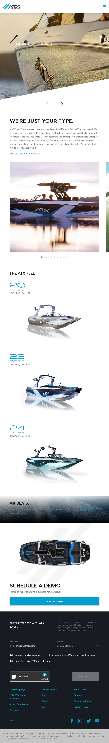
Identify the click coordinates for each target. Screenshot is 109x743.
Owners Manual (49, 689)
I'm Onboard (86, 677)
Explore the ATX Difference (25, 153)
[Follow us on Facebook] (72, 721)
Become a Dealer (82, 701)
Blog (44, 695)
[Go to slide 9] (67, 257)
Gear (44, 707)
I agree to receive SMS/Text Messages (33, 661)
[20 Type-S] (54, 317)
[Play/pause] (54, 104)
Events (45, 701)
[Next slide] (62, 104)
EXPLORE (18, 49)
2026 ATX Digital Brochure (18, 697)
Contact (78, 695)
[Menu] (104, 6)
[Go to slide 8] (64, 257)
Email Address (15, 642)
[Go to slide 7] (60, 257)
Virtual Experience (19, 704)
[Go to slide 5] (54, 257)
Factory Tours (81, 689)
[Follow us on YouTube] (97, 721)
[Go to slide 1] (41, 257)
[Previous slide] (47, 104)
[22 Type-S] (54, 388)
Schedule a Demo (54, 601)
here (72, 736)
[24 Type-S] (54, 460)
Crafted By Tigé (18, 689)
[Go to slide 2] (45, 257)
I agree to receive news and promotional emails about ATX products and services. (54, 655)
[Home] (12, 6)
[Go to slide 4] (51, 257)
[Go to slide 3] (48, 257)
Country (59, 642)
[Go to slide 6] (57, 257)
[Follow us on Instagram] (80, 721)
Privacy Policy (81, 707)
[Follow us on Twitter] (89, 721)
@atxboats (88, 509)
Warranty (14, 710)
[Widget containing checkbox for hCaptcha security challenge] (30, 677)
